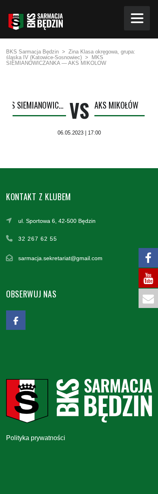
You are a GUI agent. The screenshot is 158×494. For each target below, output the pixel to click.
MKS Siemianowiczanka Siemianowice (33, 105)
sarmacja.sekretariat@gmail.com (60, 258)
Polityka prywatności (35, 437)
